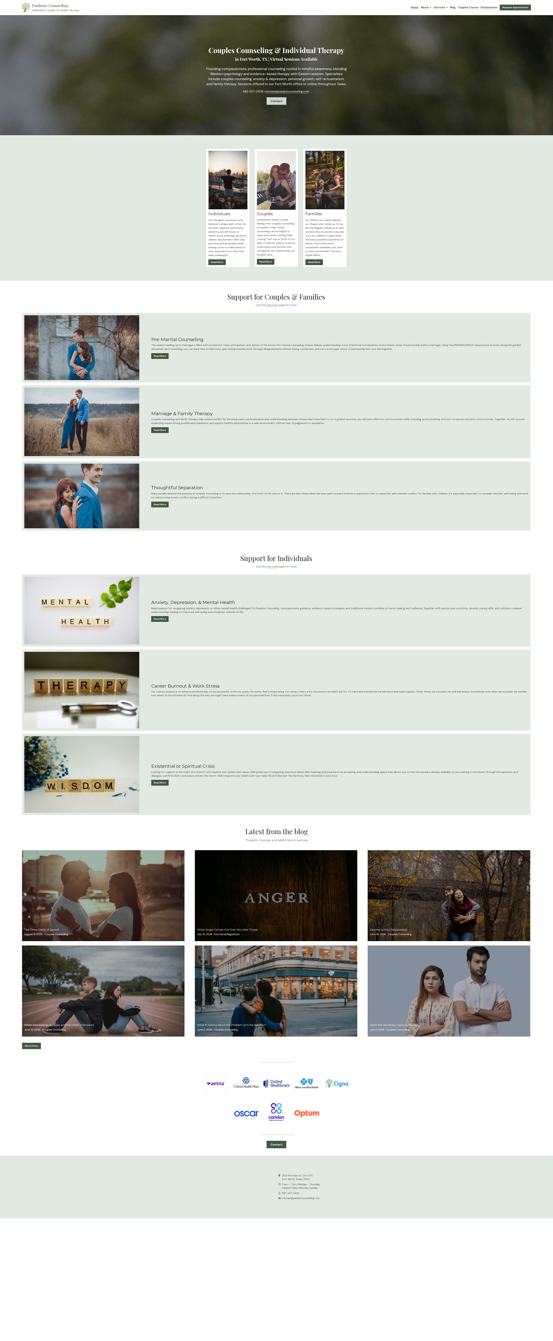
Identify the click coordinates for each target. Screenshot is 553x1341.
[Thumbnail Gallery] (216, 1083)
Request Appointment (515, 7)
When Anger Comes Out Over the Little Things (227, 929)
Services (272, 305)
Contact (276, 101)
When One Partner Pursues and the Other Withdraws (59, 1025)
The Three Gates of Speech (41, 929)
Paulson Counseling (50, 5)
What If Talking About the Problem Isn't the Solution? (231, 1025)
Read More (217, 262)
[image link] (26, 7)
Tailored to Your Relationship (388, 929)
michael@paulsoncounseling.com (287, 91)
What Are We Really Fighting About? (394, 1025)
